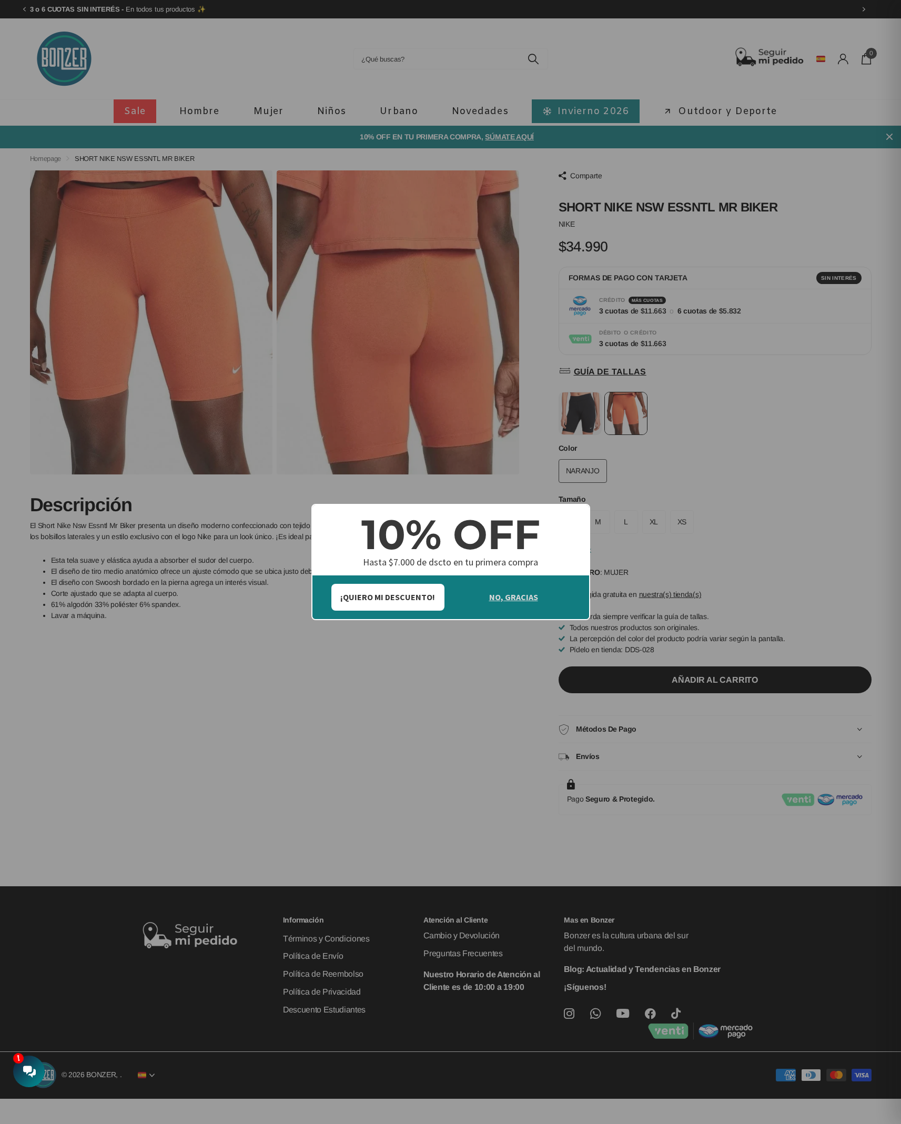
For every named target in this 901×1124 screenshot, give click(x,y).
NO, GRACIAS (513, 597)
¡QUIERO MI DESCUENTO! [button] (387, 597)
